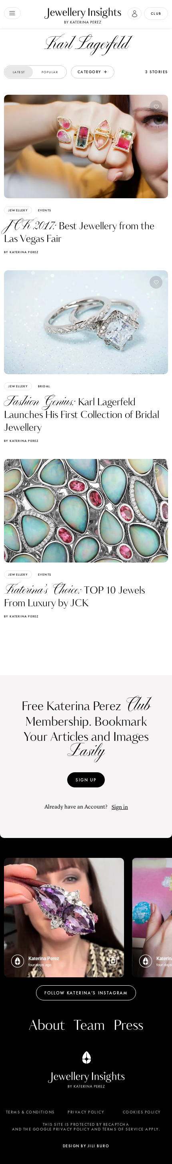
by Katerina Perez (21, 252)
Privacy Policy (86, 1112)
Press (128, 1026)
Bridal (44, 386)
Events (44, 210)
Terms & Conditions (30, 1112)
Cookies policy (142, 1112)
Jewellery (18, 210)
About (47, 1026)
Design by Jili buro (86, 1145)
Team (89, 1026)
